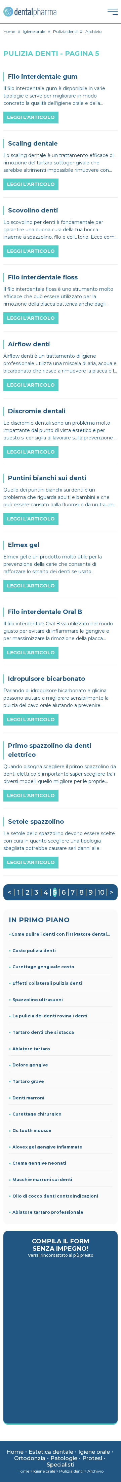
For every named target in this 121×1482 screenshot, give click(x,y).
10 (101, 892)
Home (15, 1452)
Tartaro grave (28, 1081)
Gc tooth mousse (31, 1130)
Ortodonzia (29, 1458)
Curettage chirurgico (37, 1114)
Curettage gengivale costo (43, 966)
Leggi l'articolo (31, 117)
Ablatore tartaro (31, 1048)
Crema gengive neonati (39, 1163)
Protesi (92, 1458)
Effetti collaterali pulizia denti (47, 983)
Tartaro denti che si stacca (43, 1032)
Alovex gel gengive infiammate (47, 1146)
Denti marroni (28, 1097)
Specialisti (60, 1464)
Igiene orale (94, 1452)
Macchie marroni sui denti (42, 1179)
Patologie (63, 1458)
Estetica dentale (51, 1452)
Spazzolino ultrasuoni (37, 999)
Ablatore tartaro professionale (47, 1212)
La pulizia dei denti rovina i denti (49, 1015)
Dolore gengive (30, 1064)
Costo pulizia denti (34, 950)
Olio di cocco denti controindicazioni (55, 1196)
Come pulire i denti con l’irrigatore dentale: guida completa (61, 934)
